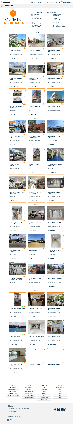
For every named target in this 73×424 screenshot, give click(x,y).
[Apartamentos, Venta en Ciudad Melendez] (17, 213)
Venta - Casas (33, 15)
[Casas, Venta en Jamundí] (36, 40)
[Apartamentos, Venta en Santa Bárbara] (36, 68)
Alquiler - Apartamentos (57, 21)
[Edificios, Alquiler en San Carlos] (36, 154)
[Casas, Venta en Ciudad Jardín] (17, 68)
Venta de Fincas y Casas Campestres (13, 395)
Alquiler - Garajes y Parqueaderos (59, 23)
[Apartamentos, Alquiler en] (36, 354)
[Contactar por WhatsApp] (23, 76)
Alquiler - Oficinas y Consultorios (59, 26)
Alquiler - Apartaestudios (35, 21)
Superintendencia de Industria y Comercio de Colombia (15, 417)
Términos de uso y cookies (11, 414)
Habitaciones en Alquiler (28, 393)
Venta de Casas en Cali (13, 387)
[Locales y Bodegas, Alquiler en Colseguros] (17, 96)
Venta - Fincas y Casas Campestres (37, 17)
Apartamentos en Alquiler (28, 387)
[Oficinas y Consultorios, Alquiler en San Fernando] (17, 268)
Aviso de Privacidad (10, 413)
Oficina (44, 387)
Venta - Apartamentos (57, 14)
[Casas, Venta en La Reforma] (55, 268)
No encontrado (7, 6)
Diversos (60, 395)
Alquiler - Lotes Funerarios (36, 26)
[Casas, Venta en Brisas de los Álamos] (17, 299)
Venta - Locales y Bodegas (36, 18)
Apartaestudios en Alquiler (29, 391)
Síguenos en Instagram (44, 399)
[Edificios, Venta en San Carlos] (36, 96)
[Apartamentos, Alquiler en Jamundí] (55, 126)
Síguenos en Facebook (44, 397)
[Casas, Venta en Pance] (17, 40)
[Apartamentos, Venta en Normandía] (36, 213)
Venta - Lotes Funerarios (35, 19)
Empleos (60, 393)
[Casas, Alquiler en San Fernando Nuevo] (36, 126)
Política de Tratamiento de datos (12, 411)
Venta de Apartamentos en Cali (13, 389)
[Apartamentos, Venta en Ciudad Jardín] (36, 182)
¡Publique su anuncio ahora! (60, 387)
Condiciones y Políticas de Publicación (12, 409)
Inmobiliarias (40, 2)
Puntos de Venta (44, 389)
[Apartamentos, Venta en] (55, 354)
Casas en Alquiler (28, 389)
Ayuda (44, 395)
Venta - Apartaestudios (35, 14)
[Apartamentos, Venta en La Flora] (55, 68)
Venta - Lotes (55, 18)
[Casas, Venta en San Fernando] (17, 154)
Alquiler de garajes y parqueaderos (29, 397)
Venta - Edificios (56, 15)
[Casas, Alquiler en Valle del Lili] (36, 268)
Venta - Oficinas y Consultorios (58, 19)
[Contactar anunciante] (25, 48)
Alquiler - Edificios (56, 22)
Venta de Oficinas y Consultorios (13, 393)
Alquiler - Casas (34, 22)
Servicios (32, 28)
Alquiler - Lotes (55, 25)
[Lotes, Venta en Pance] (36, 241)
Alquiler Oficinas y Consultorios (28, 395)
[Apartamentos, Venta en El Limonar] (36, 299)
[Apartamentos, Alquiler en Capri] (17, 126)
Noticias (46, 2)
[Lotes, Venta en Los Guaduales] (17, 241)
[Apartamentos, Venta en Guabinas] (55, 182)
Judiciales (59, 397)
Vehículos (60, 391)
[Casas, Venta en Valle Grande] (36, 327)
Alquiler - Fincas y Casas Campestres (38, 23)
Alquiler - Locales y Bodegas (36, 25)
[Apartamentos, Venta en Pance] (55, 40)
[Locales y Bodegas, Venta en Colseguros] (55, 154)
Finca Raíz (33, 2)
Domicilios (44, 391)
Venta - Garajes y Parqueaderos (58, 17)
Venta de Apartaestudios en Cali (13, 391)
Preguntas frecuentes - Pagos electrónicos (13, 416)
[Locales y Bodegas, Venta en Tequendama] (17, 182)
